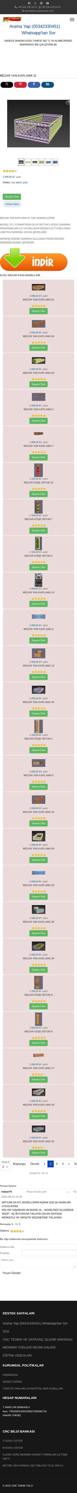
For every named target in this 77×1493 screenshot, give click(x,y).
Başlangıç (19, 1163)
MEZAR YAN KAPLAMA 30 (38, 921)
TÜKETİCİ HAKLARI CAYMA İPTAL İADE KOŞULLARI (33, 1388)
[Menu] (72, 19)
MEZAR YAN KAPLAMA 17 (38, 1068)
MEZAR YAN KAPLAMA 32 (38, 1141)
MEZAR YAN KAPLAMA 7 (39, 445)
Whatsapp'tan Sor (39, 32)
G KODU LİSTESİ (13, 1440)
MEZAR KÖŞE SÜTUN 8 (39, 994)
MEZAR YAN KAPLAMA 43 (38, 702)
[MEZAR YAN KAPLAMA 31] (38, 123)
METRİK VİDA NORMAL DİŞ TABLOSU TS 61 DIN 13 (33, 1465)
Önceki (34, 1163)
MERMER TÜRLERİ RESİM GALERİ (29, 1347)
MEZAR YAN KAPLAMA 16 (38, 811)
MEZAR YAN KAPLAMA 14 (38, 592)
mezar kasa (12, 203)
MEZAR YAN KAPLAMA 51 (38, 299)
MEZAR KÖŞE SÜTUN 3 (39, 555)
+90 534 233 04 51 (27, 7)
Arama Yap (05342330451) (34, 26)
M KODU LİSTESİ (13, 1447)
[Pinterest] (41, 3)
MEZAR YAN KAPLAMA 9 (39, 775)
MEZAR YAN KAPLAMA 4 (39, 409)
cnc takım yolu (19, 182)
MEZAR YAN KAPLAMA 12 (38, 665)
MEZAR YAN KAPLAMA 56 (38, 848)
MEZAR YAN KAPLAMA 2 (39, 629)
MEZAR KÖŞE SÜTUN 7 (39, 519)
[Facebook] (29, 3)
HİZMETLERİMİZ (12, 1381)
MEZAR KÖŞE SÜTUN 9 (39, 1031)
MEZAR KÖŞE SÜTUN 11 (38, 482)
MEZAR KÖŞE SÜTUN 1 (39, 738)
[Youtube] (47, 3)
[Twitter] (35, 3)
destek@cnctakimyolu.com (39, 11)
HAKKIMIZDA (10, 1374)
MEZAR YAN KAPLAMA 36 (38, 958)
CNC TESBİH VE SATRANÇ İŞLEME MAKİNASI (38, 1339)
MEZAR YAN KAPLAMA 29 (38, 885)
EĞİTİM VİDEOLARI (17, 1355)
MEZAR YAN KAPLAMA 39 (38, 1104)
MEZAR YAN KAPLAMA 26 (38, 336)
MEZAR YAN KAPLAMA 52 (38, 372)
